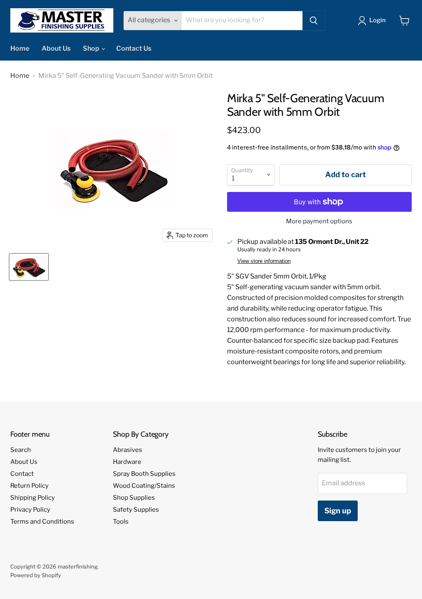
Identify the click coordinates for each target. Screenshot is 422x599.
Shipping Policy (32, 497)
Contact (22, 473)
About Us (56, 48)
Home (19, 48)
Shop (92, 48)
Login (377, 20)
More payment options (319, 221)
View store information (264, 261)
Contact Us (133, 48)
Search (20, 450)
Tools (121, 521)
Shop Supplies (134, 497)
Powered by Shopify (35, 575)
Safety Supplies (136, 509)
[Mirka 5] (28, 267)
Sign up (337, 510)
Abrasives (127, 450)
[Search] (313, 20)
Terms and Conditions (42, 521)
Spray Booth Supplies (144, 473)
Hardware (127, 462)
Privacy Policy (30, 509)
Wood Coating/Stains (144, 485)
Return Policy (29, 485)
